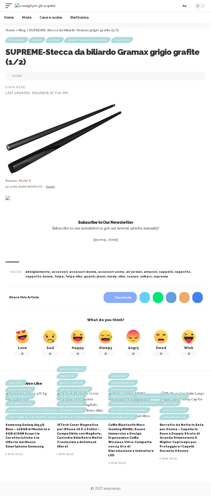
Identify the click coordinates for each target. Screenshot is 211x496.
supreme (160, 276)
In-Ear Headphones (129, 410)
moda (112, 276)
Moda (37, 40)
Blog (22, 30)
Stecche (122, 40)
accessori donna (82, 272)
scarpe (132, 276)
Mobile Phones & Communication (39, 410)
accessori (60, 272)
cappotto (182, 272)
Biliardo (17, 40)
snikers (146, 276)
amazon (150, 272)
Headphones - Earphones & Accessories (148, 396)
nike (121, 276)
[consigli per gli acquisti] (35, 5)
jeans (101, 276)
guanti (89, 276)
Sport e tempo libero (87, 40)
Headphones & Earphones (135, 403)
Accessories (71, 369)
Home (10, 30)
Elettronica (20, 396)
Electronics (20, 389)
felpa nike (73, 276)
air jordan (134, 272)
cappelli (166, 272)
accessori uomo (111, 272)
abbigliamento (37, 272)
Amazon (16, 382)
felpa (59, 276)
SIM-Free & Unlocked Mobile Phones (42, 417)
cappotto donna (39, 276)
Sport (54, 40)
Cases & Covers (74, 389)
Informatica (20, 403)
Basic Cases (71, 382)
